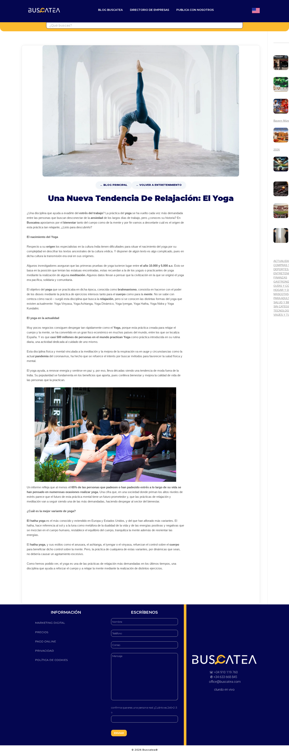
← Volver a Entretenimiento (159, 184)
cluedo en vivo (224, 689)
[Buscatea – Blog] (44, 10)
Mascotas (281, 294)
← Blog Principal (113, 184)
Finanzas (280, 277)
